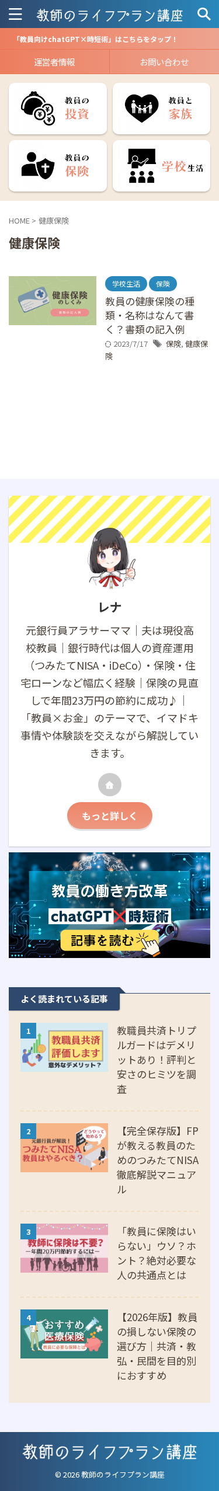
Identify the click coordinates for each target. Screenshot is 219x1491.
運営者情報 (54, 61)
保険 (173, 343)
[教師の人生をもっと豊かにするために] (109, 14)
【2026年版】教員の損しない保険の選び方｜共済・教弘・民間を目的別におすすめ (157, 1345)
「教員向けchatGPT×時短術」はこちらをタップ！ (95, 39)
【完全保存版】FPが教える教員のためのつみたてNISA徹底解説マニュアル (158, 1159)
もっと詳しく (110, 816)
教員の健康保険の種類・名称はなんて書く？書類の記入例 (149, 315)
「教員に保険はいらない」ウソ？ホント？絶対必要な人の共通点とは (156, 1253)
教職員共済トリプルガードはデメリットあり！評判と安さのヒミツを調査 (156, 1059)
